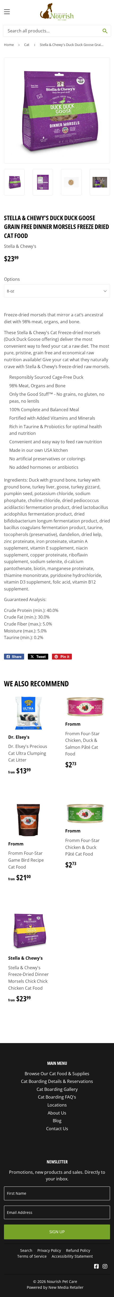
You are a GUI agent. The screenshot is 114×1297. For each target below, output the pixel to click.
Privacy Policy (49, 1250)
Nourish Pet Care (62, 1281)
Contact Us (57, 1129)
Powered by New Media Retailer (55, 1287)
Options (12, 279)
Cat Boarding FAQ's (57, 1097)
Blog (57, 1121)
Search (26, 1250)
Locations (57, 1105)
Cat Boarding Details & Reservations (57, 1081)
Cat (26, 44)
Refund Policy (78, 1250)
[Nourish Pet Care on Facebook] (96, 1267)
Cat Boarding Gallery (57, 1089)
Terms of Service (32, 1256)
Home (9, 44)
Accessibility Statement (72, 1256)
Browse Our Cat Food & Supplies (57, 1074)
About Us (57, 1113)
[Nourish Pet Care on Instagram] (105, 1267)
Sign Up (57, 1231)
